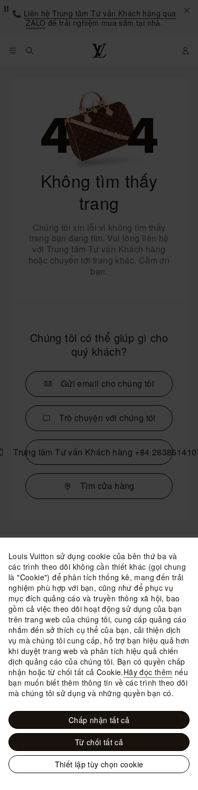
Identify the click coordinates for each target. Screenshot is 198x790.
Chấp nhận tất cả (99, 720)
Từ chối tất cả (99, 742)
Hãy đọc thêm (148, 672)
